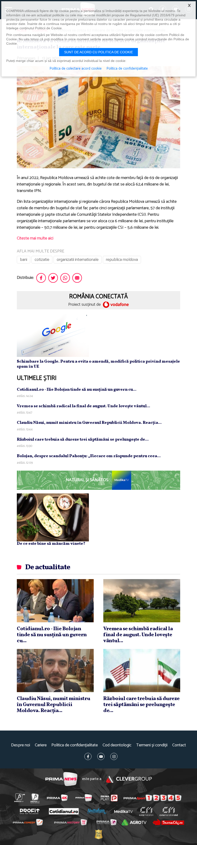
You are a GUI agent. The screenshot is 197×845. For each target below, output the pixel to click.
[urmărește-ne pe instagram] (113, 756)
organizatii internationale (77, 259)
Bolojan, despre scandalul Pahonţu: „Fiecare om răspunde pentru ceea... (89, 456)
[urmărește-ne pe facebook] (88, 756)
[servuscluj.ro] (168, 822)
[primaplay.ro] (109, 798)
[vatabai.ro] (98, 834)
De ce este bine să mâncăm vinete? (51, 543)
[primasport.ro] (152, 798)
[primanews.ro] (83, 797)
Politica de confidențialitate (74, 745)
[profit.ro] (30, 811)
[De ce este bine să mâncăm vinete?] (53, 517)
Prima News (61, 779)
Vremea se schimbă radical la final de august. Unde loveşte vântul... (83, 406)
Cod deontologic (117, 745)
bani (23, 259)
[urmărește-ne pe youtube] (101, 756)
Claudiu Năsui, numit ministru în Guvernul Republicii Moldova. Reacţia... (89, 422)
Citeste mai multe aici (35, 238)
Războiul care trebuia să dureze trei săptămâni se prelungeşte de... (83, 439)
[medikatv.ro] (123, 811)
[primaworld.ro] (106, 822)
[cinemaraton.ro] (146, 811)
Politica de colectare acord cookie (75, 68)
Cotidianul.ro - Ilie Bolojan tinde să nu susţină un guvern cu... (76, 389)
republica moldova (122, 259)
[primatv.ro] (19, 797)
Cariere (41, 745)
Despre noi (20, 745)
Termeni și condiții (151, 745)
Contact (179, 745)
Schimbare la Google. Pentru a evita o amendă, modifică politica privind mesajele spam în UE (98, 364)
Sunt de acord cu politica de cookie (98, 52)
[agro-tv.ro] (134, 822)
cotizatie (42, 259)
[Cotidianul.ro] (64, 811)
